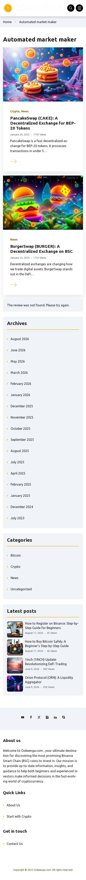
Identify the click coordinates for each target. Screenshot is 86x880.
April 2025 (18, 473)
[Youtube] (22, 717)
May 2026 (18, 361)
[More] (13, 161)
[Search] (70, 8)
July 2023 (17, 518)
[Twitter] (39, 717)
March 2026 (19, 372)
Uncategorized (21, 589)
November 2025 (22, 417)
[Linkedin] (55, 717)
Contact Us (15, 843)
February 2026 (21, 383)
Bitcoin (16, 555)
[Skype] (63, 717)
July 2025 (17, 462)
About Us (13, 805)
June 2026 (18, 350)
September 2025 (22, 439)
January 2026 (20, 395)
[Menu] (79, 8)
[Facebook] (30, 717)
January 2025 (20, 495)
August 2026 (20, 339)
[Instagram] (47, 717)
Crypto (15, 111)
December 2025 (22, 406)
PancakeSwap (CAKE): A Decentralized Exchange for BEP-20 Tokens (43, 123)
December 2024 (22, 507)
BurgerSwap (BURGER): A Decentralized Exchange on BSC (41, 249)
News (25, 111)
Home (7, 22)
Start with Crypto (19, 816)
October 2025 (20, 428)
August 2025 (20, 451)
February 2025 (21, 484)
